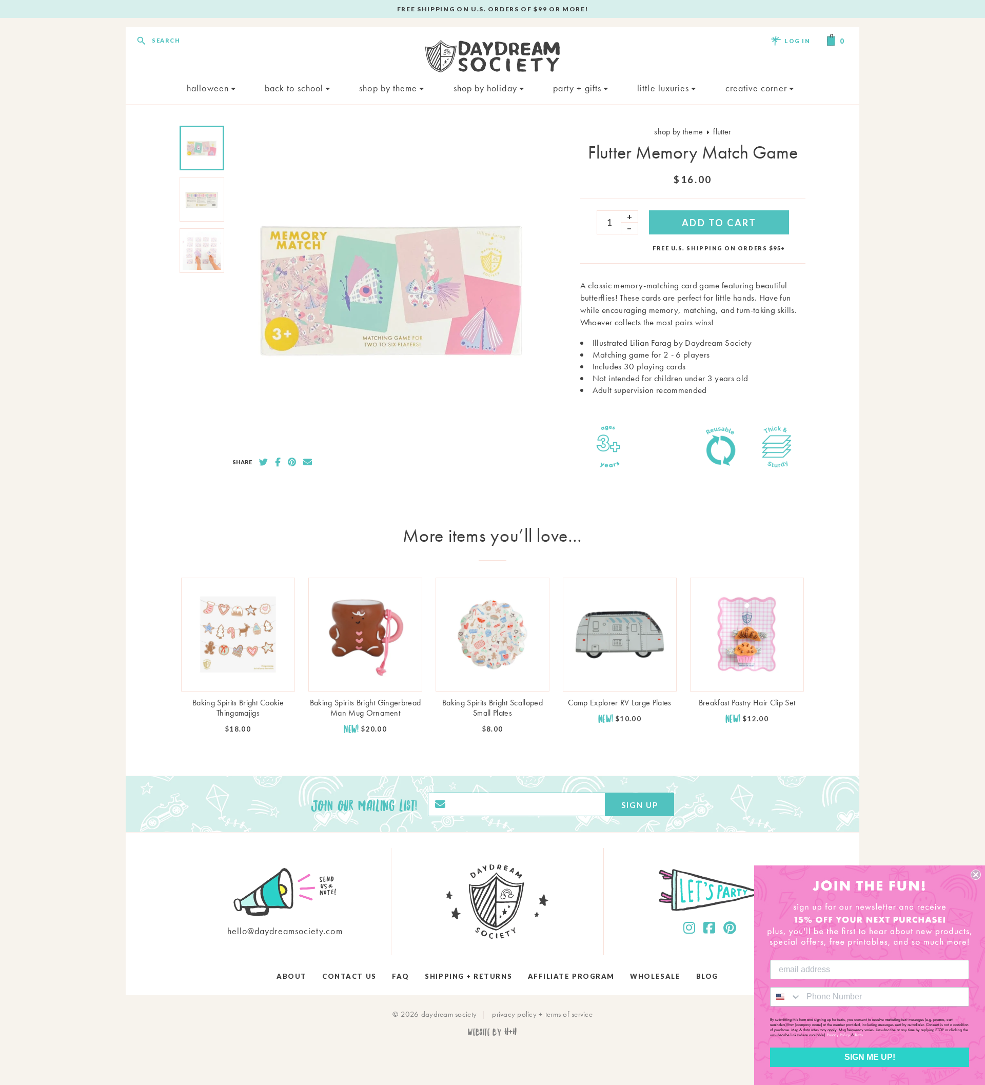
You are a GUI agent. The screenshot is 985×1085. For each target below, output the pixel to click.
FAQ (400, 976)
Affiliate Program (571, 976)
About (292, 976)
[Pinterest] (729, 928)
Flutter (722, 131)
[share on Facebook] (278, 462)
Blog (707, 976)
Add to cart (719, 222)
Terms (859, 1034)
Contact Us (349, 976)
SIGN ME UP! (869, 1057)
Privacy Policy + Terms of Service (542, 1014)
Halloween (209, 88)
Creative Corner (757, 88)
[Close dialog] (976, 875)
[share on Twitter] (263, 462)
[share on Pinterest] (292, 462)
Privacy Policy (838, 1034)
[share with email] (307, 462)
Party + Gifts (578, 88)
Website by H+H (492, 1031)
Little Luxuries (664, 88)
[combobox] (786, 997)
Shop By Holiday (487, 88)
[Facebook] (709, 928)
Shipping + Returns (468, 976)
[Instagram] (689, 928)
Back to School (295, 88)
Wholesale (655, 976)
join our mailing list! (364, 804)
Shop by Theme (389, 88)
